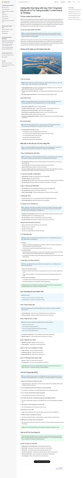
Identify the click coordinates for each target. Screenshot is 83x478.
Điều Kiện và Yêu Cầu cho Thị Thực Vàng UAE (74, 13)
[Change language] (74, 2)
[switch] (79, 2)
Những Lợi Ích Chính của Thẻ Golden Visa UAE (74, 11)
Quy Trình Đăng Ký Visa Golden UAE (74, 15)
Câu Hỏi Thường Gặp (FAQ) (73, 17)
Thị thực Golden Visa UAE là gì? (74, 9)
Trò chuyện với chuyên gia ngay (42, 461)
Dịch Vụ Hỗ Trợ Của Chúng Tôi (74, 19)
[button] (8, 5)
